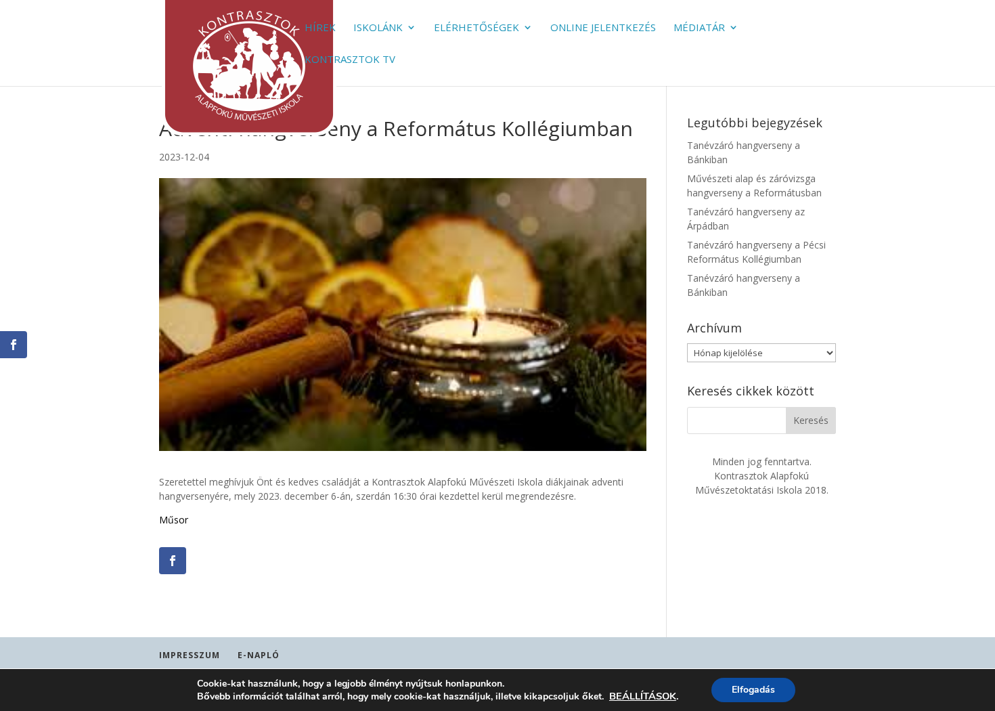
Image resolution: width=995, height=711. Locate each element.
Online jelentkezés (603, 28)
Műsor (173, 519)
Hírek (320, 28)
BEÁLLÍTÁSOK (642, 696)
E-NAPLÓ (259, 655)
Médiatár (699, 28)
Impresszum (189, 655)
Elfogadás (753, 689)
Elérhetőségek (476, 28)
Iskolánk (378, 28)
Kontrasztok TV (350, 60)
